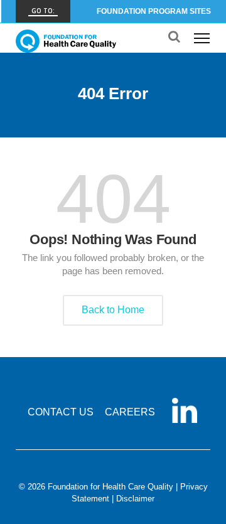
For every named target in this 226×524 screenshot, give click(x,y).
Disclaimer (135, 498)
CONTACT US (61, 412)
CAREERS (130, 412)
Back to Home (113, 309)
